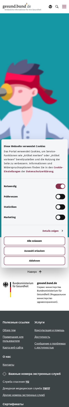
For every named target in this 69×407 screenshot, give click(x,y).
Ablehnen (34, 260)
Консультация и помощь (49, 330)
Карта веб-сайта (13, 347)
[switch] (60, 196)
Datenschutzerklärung (39, 171)
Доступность (42, 337)
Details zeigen (51, 230)
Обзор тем (9, 330)
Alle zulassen (34, 240)
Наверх (32, 271)
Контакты (8, 364)
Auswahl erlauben (34, 250)
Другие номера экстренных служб (24, 395)
